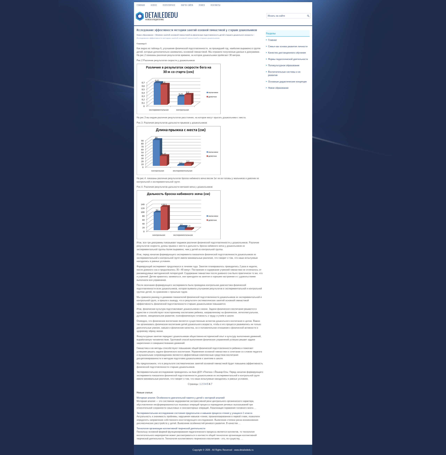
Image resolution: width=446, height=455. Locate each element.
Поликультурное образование (283, 65)
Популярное (169, 5)
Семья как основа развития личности (287, 46)
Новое (154, 5)
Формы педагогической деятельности (288, 59)
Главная (141, 5)
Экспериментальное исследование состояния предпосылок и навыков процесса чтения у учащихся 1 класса (194, 413)
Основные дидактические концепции (287, 81)
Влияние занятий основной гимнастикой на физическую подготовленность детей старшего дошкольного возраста (204, 35)
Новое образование (145, 35)
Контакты (215, 5)
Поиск (202, 5)
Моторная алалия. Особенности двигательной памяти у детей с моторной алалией (181, 397)
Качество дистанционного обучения (287, 52)
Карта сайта (187, 5)
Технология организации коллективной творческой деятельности (171, 428)
